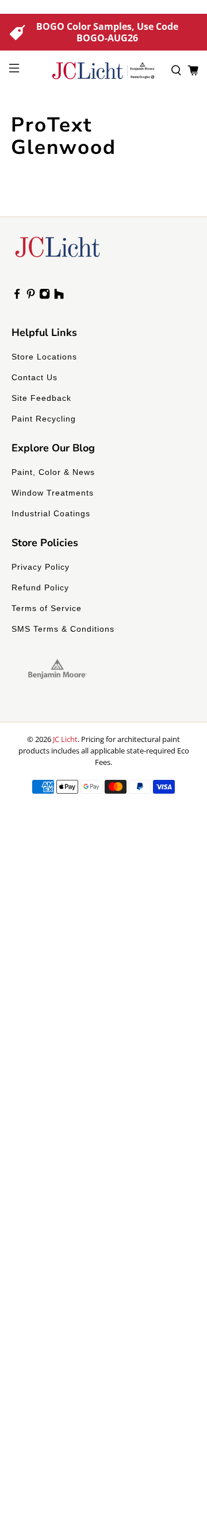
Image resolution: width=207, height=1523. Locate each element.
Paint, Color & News (53, 472)
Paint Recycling (44, 418)
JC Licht (65, 739)
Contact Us (34, 377)
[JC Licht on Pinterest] (30, 296)
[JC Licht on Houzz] (58, 296)
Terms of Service (47, 608)
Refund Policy (40, 587)
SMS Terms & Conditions (63, 628)
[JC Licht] (103, 70)
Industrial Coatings (51, 513)
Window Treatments (53, 492)
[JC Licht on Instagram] (44, 296)
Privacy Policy (41, 566)
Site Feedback (41, 398)
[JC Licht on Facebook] (17, 296)
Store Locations (44, 356)
